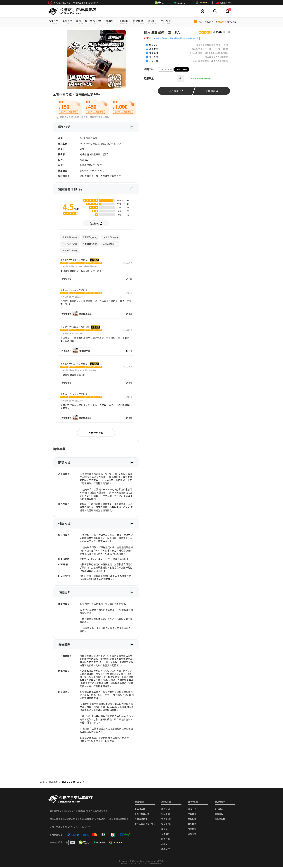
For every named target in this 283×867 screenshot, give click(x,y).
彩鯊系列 (165, 814)
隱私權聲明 (220, 819)
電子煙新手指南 (142, 814)
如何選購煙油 (141, 819)
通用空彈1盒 (181, 69)
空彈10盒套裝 (166, 69)
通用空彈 (53, 782)
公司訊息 (219, 809)
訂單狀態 (192, 829)
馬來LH (164, 843)
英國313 (165, 834)
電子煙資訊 (140, 809)
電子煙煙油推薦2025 (145, 824)
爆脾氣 (164, 829)
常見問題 (192, 824)
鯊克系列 (165, 809)
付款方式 (192, 809)
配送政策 (192, 814)
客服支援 (192, 834)
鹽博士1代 (166, 819)
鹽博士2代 (166, 824)
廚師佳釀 (165, 839)
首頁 (42, 782)
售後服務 (192, 819)
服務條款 (219, 814)
